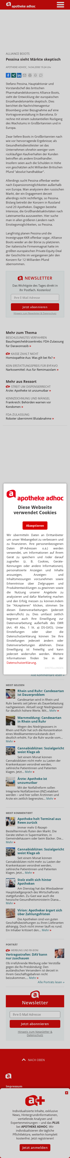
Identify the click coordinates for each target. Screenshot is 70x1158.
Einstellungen (54, 668)
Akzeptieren (35, 525)
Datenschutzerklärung (21, 663)
